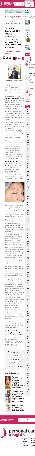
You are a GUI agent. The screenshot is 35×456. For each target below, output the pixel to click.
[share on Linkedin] (4, 58)
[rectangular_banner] (27, 51)
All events (27, 100)
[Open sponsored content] (18, 13)
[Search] (22, 4)
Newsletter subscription (30, 2)
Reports (25, 16)
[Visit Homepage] (8, 7)
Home (7, 16)
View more (19, 375)
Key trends (31, 17)
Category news (19, 17)
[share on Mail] (10, 58)
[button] (14, 355)
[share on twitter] (7, 58)
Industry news (12, 17)
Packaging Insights (25, 442)
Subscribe (32, 420)
